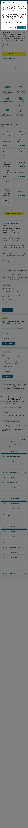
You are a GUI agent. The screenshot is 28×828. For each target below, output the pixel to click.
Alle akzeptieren (22, 27)
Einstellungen (20, 22)
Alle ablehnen (12, 27)
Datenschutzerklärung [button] (10, 22)
